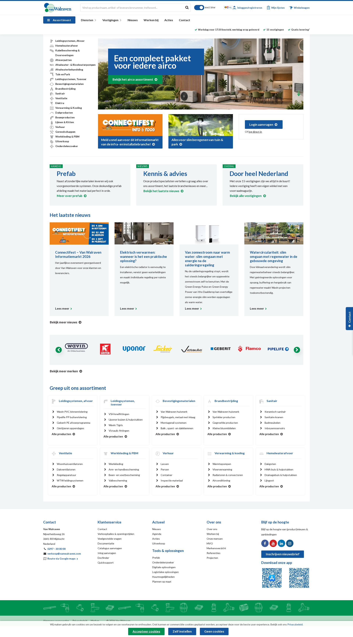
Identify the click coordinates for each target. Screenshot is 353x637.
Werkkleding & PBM (67, 136)
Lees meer (62, 308)
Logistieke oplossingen (165, 572)
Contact (184, 20)
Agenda (156, 533)
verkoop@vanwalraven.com (64, 553)
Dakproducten (64, 112)
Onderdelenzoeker (66, 146)
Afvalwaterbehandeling (69, 69)
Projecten (212, 557)
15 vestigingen (275, 29)
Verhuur (60, 126)
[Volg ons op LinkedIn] (281, 543)
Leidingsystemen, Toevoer (70, 79)
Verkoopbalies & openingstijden (116, 533)
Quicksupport (106, 562)
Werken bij (151, 20)
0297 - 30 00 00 (56, 548)
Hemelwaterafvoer (66, 45)
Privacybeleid (295, 624)
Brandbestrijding (65, 88)
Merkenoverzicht (216, 548)
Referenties (213, 553)
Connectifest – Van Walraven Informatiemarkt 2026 (78, 254)
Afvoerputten (63, 59)
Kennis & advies (165, 173)
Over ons (212, 529)
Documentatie (106, 543)
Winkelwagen (301, 7)
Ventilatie (61, 98)
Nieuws (133, 20)
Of (253, 131)
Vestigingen (110, 20)
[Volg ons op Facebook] (265, 543)
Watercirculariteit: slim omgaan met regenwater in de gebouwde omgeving (273, 256)
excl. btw (210, 7)
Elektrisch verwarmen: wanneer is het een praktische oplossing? (143, 256)
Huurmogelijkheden (163, 576)
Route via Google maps (61, 558)
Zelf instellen (182, 631)
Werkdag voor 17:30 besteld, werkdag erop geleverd (228, 29)
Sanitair (60, 93)
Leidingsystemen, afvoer (76, 401)
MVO (210, 543)
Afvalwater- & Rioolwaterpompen (75, 64)
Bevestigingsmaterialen (69, 83)
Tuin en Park (62, 74)
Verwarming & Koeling (68, 107)
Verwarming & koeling (230, 453)
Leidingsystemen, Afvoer (69, 40)
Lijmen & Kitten (64, 122)
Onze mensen (215, 538)
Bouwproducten (64, 117)
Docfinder (103, 557)
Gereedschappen (65, 131)
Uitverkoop (62, 141)
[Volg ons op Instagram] (289, 543)
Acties (168, 20)
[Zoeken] (187, 7)
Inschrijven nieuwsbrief (282, 554)
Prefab (66, 173)
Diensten (87, 20)
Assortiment (62, 20)
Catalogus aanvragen (110, 548)
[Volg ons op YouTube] (273, 543)
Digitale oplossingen (164, 567)
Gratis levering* (300, 29)
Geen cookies (214, 631)
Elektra (59, 103)
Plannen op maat (161, 581)
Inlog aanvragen (107, 553)
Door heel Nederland (259, 173)
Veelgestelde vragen (110, 538)
